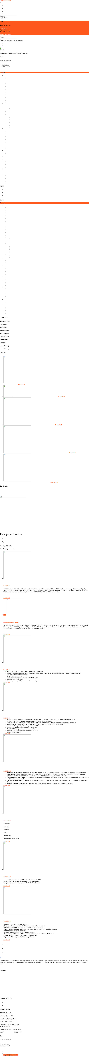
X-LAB (9, 97)
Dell (8, 88)
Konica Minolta (11, 80)
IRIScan (9, 96)
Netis (8, 81)
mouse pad (10, 136)
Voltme (9, 83)
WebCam (9, 167)
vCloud (9, 94)
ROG (69, 492)
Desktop (12, 127)
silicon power (74, 492)
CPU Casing (10, 133)
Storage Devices (7, 145)
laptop (12, 125)
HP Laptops (10, 111)
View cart (2, 34)
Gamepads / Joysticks (13, 139)
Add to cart (6, 598)
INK (8, 178)
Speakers (9, 155)
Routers (9, 158)
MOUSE (28, 492)
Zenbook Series (14, 122)
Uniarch (9, 172)
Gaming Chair (11, 166)
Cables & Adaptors (12, 138)
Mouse (9, 144)
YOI (8, 92)
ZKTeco (9, 100)
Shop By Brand (7, 75)
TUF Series (13, 119)
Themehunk (24, 1032)
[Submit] (0, 39)
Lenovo (9, 86)
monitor (23, 492)
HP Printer (10, 177)
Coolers (9, 131)
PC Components (8, 128)
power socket (44, 492)
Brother (9, 181)
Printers (5, 173)
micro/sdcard (19, 492)
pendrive (39, 492)
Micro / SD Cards (12, 147)
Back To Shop (4, 28)
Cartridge (9, 180)
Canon (9, 175)
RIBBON (66, 492)
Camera (25, 490)
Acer (8, 105)
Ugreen (9, 89)
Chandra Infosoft (9, 1032)
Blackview (10, 77)
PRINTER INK (55, 492)
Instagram (6, 1005)
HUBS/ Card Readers (13, 141)
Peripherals (6, 159)
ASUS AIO (13, 116)
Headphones (10, 153)
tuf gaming (84, 492)
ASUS (9, 85)
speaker (79, 492)
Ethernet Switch (64, 490)
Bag (8, 163)
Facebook (6, 1002)
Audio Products (7, 150)
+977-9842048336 (9, 200)
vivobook (18, 495)
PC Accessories (7, 135)
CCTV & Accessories (9, 169)
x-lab (35, 495)
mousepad (34, 492)
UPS (9, 495)
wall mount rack (29, 495)
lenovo (14, 492)
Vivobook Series (15, 120)
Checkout (8, 34)
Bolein (9, 99)
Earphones (10, 152)
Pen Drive (10, 149)
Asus (6, 490)
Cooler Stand (40, 490)
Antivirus (2, 490)
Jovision (9, 170)
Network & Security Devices (11, 156)
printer (49, 492)
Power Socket (11, 161)
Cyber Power (10, 78)
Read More (6, 595)
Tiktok (5, 1004)
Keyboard (9, 142)
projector (61, 492)
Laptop (12, 108)
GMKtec (9, 110)
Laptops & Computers (9, 103)
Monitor (9, 130)
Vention (9, 102)
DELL (51, 490)
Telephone (10, 164)
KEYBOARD (3, 492)
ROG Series (13, 117)
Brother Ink (21, 490)
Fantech (9, 91)
